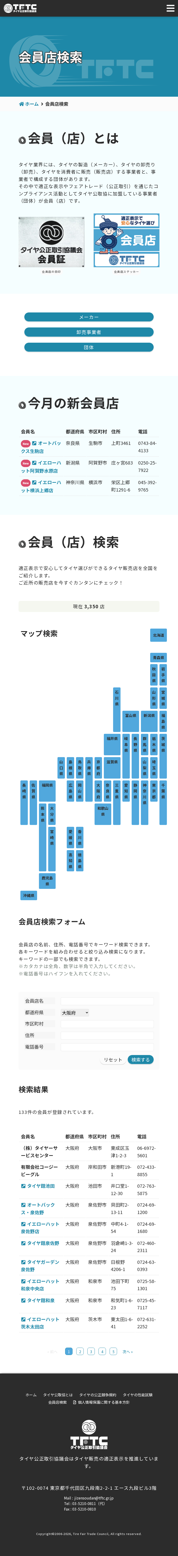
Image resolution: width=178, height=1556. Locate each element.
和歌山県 (102, 811)
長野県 (135, 744)
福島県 (163, 721)
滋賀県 (112, 762)
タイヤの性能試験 (138, 1394)
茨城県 (163, 744)
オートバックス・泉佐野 (38, 1208)
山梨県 (144, 767)
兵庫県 (89, 767)
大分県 (52, 814)
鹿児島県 (47, 881)
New (26, 444)
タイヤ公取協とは (58, 1394)
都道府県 (34, 1012)
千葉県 (163, 791)
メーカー (89, 317)
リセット (113, 1059)
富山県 (130, 715)
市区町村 (34, 1023)
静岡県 (135, 791)
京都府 (98, 767)
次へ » (128, 1351)
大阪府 (98, 791)
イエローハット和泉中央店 (40, 1285)
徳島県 (80, 860)
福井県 (112, 738)
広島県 (70, 791)
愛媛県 (70, 837)
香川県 (80, 837)
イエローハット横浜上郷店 (41, 486)
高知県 (70, 860)
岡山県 (80, 791)
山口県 (61, 767)
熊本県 (42, 814)
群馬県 (144, 744)
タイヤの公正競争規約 (97, 1394)
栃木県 (154, 744)
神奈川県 (144, 794)
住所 (29, 1035)
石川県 (117, 698)
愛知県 (126, 791)
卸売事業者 (89, 332)
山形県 (154, 698)
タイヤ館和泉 (41, 1300)
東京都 (154, 791)
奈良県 (107, 791)
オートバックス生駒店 (41, 447)
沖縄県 (28, 895)
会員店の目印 (51, 271)
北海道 (158, 635)
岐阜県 (126, 744)
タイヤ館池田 (41, 1185)
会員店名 (34, 1000)
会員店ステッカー (126, 271)
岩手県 (163, 674)
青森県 (158, 657)
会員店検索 (57, 1402)
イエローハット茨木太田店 (40, 1323)
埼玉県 (154, 767)
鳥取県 (80, 767)
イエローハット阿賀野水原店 (41, 466)
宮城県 (163, 698)
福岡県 (47, 785)
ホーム (32, 103)
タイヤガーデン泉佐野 (40, 1266)
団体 (89, 347)
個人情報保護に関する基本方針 (104, 1402)
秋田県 (154, 674)
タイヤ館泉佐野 (43, 1243)
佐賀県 (33, 791)
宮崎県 (52, 837)
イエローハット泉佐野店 (40, 1227)
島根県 (70, 767)
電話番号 (34, 1046)
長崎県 (24, 791)
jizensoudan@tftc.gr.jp (94, 1498)
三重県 (117, 791)
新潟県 (149, 715)
